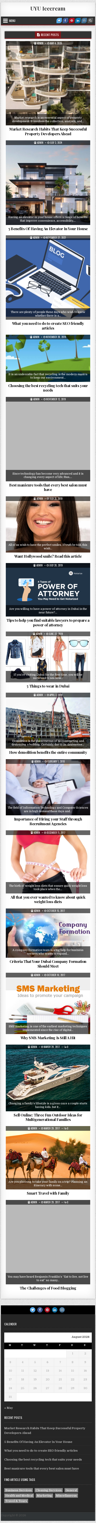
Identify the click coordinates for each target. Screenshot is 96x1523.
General (49, 52)
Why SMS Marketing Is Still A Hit (48, 1037)
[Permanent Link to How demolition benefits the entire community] (48, 721)
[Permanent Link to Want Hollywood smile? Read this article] (48, 524)
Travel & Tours (49, 1137)
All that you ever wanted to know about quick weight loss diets (47, 899)
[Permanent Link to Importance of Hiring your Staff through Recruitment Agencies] (48, 787)
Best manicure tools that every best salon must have (48, 487)
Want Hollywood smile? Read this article (47, 556)
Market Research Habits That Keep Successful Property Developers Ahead (48, 131)
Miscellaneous (49, 1055)
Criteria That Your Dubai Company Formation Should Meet (48, 963)
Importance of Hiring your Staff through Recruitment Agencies (48, 821)
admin (40, 43)
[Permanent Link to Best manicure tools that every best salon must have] (48, 439)
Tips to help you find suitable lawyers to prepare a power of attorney (48, 622)
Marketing (49, 983)
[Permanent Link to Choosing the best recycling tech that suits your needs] (48, 358)
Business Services (49, 246)
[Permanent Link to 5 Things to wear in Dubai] (48, 657)
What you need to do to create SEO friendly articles (48, 325)
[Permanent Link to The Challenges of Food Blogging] (48, 1242)
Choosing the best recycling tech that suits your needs (48, 387)
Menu (12, 20)
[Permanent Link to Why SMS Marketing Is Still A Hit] (48, 1003)
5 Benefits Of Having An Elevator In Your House (48, 228)
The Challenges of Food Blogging (48, 1287)
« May (8, 1407)
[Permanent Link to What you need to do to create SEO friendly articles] (48, 277)
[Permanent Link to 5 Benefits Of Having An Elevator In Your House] (48, 182)
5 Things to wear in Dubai (48, 685)
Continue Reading (53, 122)
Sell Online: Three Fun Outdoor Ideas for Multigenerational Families (48, 1117)
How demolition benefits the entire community (48, 752)
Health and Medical (49, 507)
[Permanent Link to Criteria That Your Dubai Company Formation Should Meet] (48, 933)
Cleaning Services (49, 345)
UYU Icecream (47, 8)
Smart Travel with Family (48, 1193)
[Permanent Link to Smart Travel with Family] (48, 1157)
